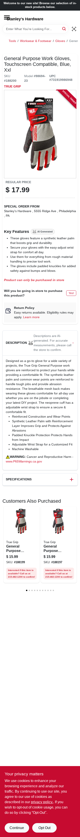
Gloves (60, 41)
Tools (12, 41)
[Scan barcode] (74, 29)
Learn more (31, 317)
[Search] (64, 28)
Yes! (71, 293)
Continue (17, 828)
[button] (40, 343)
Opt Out (44, 828)
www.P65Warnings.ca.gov (24, 461)
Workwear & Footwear (35, 41)
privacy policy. (42, 802)
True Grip (12, 86)
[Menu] (7, 17)
